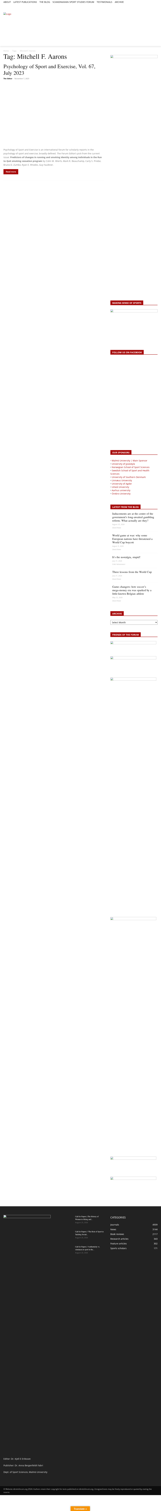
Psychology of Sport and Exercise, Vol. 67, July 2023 (49, 69)
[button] (7, 7)
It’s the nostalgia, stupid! (126, 557)
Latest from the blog (125, 507)
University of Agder (122, 483)
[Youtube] (156, 6)
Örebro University (121, 493)
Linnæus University (122, 480)
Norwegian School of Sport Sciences (131, 467)
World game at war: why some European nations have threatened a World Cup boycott (132, 538)
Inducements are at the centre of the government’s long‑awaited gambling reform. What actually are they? (133, 517)
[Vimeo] (152, 6)
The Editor (7, 78)
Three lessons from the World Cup (132, 572)
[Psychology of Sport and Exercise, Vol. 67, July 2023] (53, 114)
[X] (148, 6)
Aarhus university (121, 490)
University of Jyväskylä (123, 463)
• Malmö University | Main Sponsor (128, 460)
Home (6, 50)
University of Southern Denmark (129, 477)
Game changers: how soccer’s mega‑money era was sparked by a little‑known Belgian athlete (131, 590)
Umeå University (120, 487)
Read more (11, 172)
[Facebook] (141, 6)
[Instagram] (145, 6)
